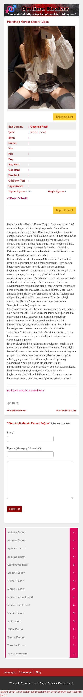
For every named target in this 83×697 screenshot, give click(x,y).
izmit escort (22, 691)
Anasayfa (10, 672)
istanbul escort (7, 691)
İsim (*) (10, 432)
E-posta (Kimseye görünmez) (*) (24, 448)
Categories (25, 672)
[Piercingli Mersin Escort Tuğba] (41, 67)
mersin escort (50, 691)
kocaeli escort (35, 691)
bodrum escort (65, 691)
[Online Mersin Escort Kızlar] (41, 15)
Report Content (64, 116)
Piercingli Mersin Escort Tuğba (28, 21)
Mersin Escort (38, 132)
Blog (38, 672)
